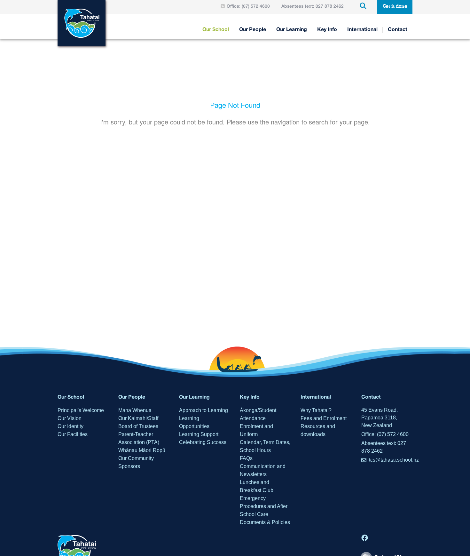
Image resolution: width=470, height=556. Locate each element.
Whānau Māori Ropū (141, 450)
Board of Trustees (138, 426)
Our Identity (70, 426)
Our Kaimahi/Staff (138, 418)
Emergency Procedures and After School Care (263, 506)
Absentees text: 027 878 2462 (383, 447)
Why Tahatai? (316, 410)
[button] (394, 7)
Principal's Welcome (81, 410)
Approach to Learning (203, 410)
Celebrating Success (202, 442)
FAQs (246, 458)
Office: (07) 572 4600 (385, 434)
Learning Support (198, 434)
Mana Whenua (135, 410)
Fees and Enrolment (324, 418)
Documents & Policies (265, 522)
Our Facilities (73, 434)
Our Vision (70, 418)
